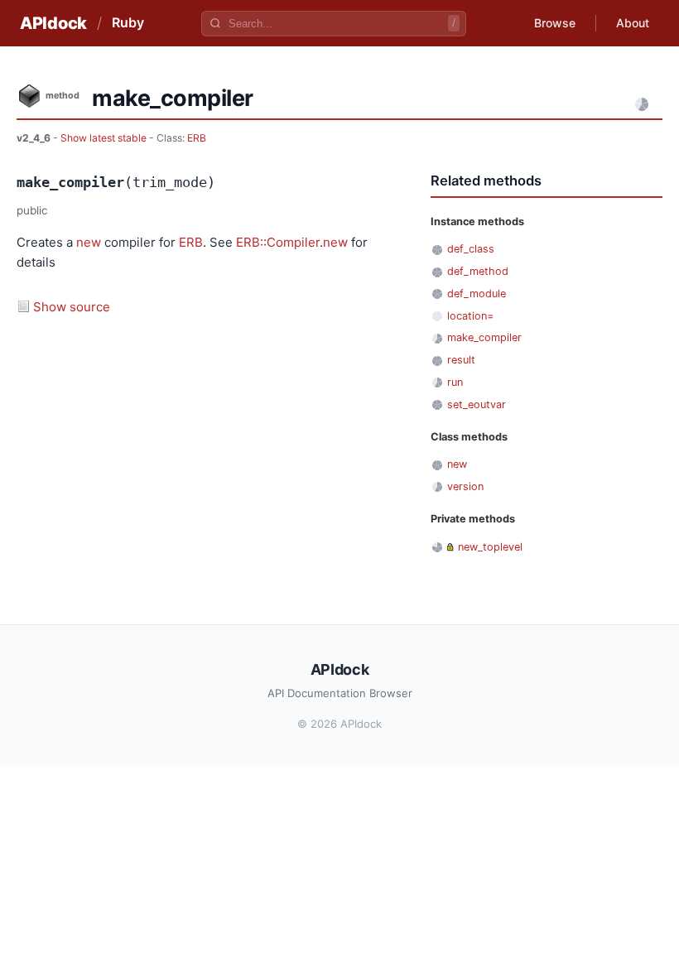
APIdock (53, 23)
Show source (71, 307)
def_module (476, 293)
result (461, 360)
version (465, 486)
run (455, 382)
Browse (554, 23)
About (632, 23)
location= (470, 316)
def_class (470, 249)
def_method (477, 271)
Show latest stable (104, 138)
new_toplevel (490, 547)
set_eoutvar (476, 404)
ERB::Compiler (278, 242)
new (88, 242)
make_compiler (484, 337)
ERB (196, 138)
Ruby (128, 22)
